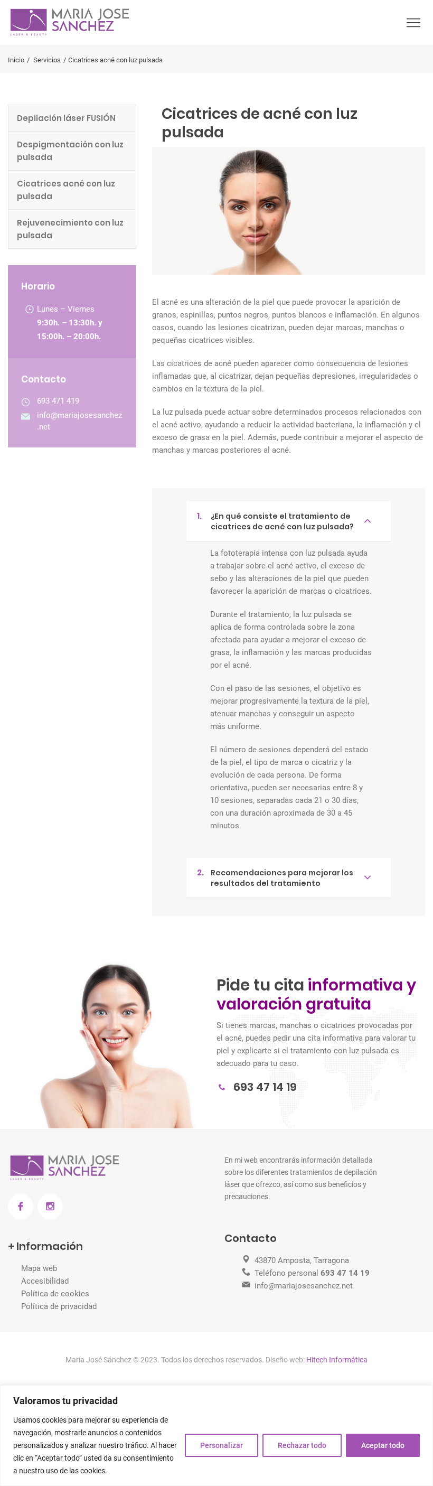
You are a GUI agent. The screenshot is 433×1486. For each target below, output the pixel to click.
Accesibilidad (45, 1281)
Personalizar (221, 1445)
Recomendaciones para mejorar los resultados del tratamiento (275, 877)
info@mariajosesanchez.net (304, 1286)
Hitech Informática (336, 1360)
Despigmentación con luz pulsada (70, 151)
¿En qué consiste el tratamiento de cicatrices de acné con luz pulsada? (275, 521)
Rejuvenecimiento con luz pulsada (70, 229)
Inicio (16, 60)
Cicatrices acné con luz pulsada (66, 190)
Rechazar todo (302, 1445)
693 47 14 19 (265, 1087)
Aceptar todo (382, 1445)
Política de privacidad (59, 1306)
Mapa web (39, 1268)
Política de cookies (55, 1293)
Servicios (47, 60)
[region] (216, 1435)
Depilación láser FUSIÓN (66, 118)
